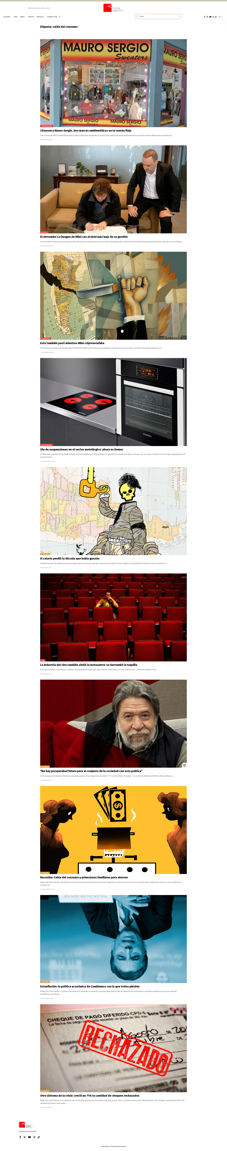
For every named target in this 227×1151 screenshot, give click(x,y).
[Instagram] (213, 17)
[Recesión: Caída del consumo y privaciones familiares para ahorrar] (113, 830)
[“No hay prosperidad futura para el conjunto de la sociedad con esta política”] (113, 724)
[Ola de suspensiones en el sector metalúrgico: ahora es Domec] (113, 402)
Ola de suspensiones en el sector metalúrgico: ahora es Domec (81, 449)
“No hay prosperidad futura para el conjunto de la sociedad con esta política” (91, 771)
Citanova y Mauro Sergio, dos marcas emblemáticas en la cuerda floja (85, 130)
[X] (207, 17)
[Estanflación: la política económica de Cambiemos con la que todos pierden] (113, 939)
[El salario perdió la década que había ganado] (113, 511)
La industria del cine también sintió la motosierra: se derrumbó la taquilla (88, 665)
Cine (42, 660)
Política (44, 232)
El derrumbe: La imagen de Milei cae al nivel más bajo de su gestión (84, 236)
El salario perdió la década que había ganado (70, 558)
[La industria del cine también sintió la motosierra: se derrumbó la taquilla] (113, 617)
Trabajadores (46, 126)
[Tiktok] (215, 17)
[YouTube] (210, 17)
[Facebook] (205, 17)
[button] (59, 17)
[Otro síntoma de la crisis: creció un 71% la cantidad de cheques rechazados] (113, 1048)
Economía (45, 554)
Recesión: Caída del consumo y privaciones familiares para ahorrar (84, 877)
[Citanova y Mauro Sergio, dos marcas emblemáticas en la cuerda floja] (113, 83)
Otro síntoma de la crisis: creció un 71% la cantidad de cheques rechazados (90, 1095)
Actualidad (45, 338)
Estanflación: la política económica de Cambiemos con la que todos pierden (90, 986)
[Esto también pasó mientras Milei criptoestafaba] (113, 296)
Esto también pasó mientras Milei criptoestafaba (72, 343)
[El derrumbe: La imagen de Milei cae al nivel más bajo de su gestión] (113, 189)
